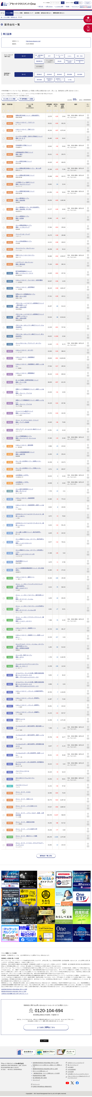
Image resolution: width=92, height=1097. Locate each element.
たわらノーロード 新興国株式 (25, 373)
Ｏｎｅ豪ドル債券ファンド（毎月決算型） (28, 532)
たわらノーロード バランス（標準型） (28, 705)
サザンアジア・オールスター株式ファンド (28, 429)
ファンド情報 (6, 17)
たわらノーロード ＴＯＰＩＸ (25, 122)
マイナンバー (36, 1084)
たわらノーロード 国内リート (25, 577)
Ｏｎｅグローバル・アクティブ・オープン (28, 343)
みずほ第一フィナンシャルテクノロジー (78, 1074)
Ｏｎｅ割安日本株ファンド (24, 161)
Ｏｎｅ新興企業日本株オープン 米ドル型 (28, 168)
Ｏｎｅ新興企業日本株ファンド (25, 175)
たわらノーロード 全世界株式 (25, 287)
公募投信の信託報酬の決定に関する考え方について (14, 993)
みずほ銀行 (71, 1067)
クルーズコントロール (22, 771)
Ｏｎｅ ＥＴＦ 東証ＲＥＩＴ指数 (26, 836)
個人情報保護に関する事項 (40, 1077)
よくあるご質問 (59, 6)
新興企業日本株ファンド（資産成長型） (28, 115)
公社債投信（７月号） (22, 482)
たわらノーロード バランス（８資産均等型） (30, 691)
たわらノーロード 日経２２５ (25, 129)
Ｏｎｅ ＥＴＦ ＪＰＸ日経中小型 (26, 829)
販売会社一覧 (14, 17)
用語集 (67, 6)
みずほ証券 (71, 1071)
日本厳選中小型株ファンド (24, 145)
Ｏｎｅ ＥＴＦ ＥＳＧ (23, 792)
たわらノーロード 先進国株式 (25, 357)
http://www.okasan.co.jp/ (33, 41)
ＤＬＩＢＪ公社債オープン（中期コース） (28, 468)
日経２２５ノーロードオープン (25, 255)
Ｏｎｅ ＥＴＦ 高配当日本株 (25, 822)
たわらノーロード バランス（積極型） (28, 712)
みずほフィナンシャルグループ (76, 1062)
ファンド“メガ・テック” (23, 234)
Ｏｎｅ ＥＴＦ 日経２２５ (24, 799)
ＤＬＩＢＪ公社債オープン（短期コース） (28, 461)
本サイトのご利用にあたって (40, 1071)
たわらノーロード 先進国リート (26, 628)
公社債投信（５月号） (22, 475)
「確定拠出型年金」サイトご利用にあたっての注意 (46, 1073)
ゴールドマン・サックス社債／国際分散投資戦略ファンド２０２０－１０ (30, 684)
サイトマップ (75, 6)
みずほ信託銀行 (72, 1069)
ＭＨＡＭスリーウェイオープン (25, 778)
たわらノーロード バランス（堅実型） (28, 698)
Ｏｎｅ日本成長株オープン (24, 241)
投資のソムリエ (20, 719)
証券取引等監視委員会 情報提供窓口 (42, 1086)
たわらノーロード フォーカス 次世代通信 (29, 280)
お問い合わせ (49, 6)
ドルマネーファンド (22, 785)
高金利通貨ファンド (22, 561)
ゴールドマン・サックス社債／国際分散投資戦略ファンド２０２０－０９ (30, 675)
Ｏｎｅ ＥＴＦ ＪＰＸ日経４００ (26, 806)
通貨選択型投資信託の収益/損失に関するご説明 (13, 991)
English (88, 2)
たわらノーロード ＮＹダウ (24, 350)
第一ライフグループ (73, 1065)
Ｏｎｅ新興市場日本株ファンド (25, 191)
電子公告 (41, 6)
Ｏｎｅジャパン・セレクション (25, 248)
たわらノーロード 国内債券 (24, 445)
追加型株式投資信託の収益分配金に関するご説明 (14, 989)
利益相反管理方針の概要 (39, 1075)
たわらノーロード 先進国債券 (25, 498)
